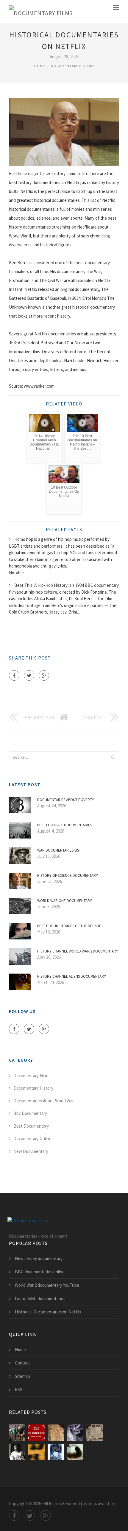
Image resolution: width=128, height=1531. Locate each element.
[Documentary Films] (41, 11)
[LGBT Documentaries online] (17, 1452)
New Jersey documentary (39, 1258)
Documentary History (72, 66)
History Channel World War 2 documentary (77, 951)
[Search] (113, 757)
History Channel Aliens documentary (71, 976)
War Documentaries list (59, 850)
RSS (18, 1389)
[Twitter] (29, 675)
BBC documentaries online (40, 1272)
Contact (22, 1363)
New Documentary (30, 1151)
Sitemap (22, 1376)
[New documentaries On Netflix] (17, 1432)
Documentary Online (32, 1138)
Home (39, 66)
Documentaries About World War (43, 1101)
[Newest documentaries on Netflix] (36, 1432)
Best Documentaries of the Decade (69, 925)
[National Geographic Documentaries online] (36, 1452)
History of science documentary (67, 875)
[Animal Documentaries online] (75, 1432)
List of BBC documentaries (40, 1298)
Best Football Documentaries (64, 825)
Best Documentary (31, 1126)
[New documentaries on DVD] (56, 1452)
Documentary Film (30, 1075)
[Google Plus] (44, 675)
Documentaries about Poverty (65, 799)
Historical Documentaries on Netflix (48, 1312)
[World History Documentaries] (75, 1452)
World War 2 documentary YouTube (47, 1285)
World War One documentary (64, 900)
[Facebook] (14, 675)
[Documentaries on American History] (56, 1432)
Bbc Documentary (30, 1113)
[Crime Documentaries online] (94, 1432)
